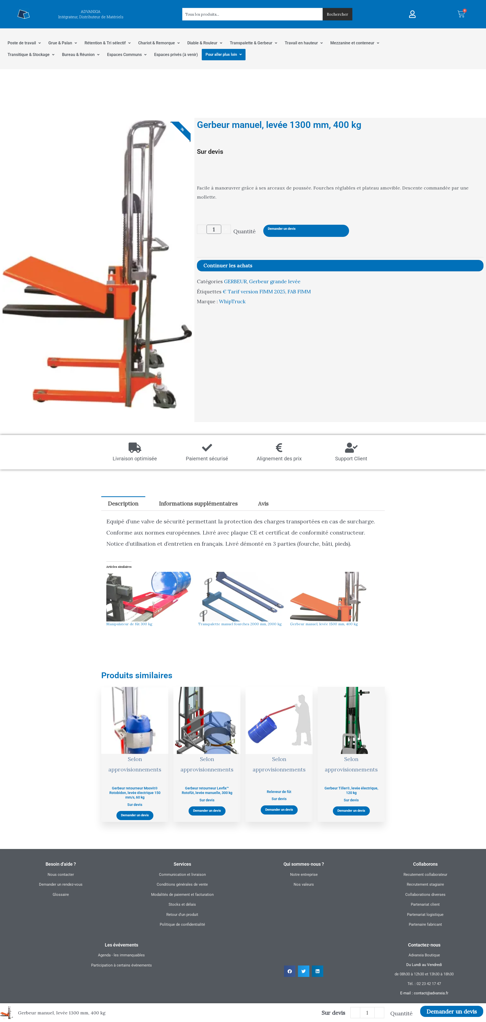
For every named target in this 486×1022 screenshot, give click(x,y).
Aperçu (135, 775)
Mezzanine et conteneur (352, 43)
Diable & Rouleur (202, 43)
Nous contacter (61, 874)
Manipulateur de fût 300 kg (129, 624)
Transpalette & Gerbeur (251, 43)
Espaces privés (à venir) (176, 54)
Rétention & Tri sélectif (105, 43)
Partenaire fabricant (425, 924)
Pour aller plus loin (221, 54)
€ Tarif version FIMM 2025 (254, 291)
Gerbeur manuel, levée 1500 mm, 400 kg (324, 624)
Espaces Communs (124, 54)
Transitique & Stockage (29, 54)
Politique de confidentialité (182, 924)
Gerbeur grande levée (274, 281)
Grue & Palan (60, 43)
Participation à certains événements (121, 965)
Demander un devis (282, 229)
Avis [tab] (263, 503)
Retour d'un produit (182, 914)
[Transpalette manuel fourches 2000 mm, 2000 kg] (241, 596)
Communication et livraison (182, 874)
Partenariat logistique (425, 914)
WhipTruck (232, 301)
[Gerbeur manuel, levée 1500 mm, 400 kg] (333, 596)
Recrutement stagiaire (425, 884)
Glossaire (61, 894)
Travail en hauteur (301, 43)
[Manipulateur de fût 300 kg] (149, 596)
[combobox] (252, 14)
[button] (289, 971)
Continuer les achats (228, 265)
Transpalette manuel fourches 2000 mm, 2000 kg (240, 624)
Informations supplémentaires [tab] (198, 503)
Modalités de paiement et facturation (182, 894)
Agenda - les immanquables (121, 955)
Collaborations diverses (425, 894)
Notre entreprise (304, 874)
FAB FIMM (299, 291)
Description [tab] (123, 503)
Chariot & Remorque (156, 43)
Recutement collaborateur (425, 874)
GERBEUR (235, 281)
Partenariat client (425, 904)
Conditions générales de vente (182, 884)
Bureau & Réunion (78, 54)
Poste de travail (22, 43)
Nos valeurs (304, 884)
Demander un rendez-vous (61, 884)
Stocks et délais (182, 904)
